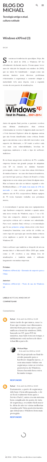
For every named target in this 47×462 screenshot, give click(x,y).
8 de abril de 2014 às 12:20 (29, 351)
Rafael (12, 319)
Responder (16, 380)
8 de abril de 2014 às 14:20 (27, 386)
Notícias (14, 298)
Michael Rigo (22, 348)
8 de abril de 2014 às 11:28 (27, 319)
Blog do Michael (13, 7)
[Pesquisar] (36, 4)
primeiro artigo (18, 227)
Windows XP (24, 298)
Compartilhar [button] (10, 301)
